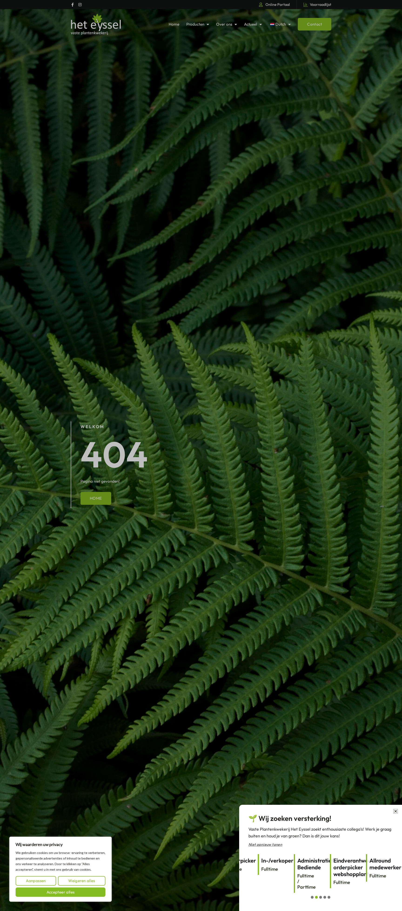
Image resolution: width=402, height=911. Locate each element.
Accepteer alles (61, 892)
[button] (395, 811)
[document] (201, 455)
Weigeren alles (81, 880)
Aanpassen (36, 880)
